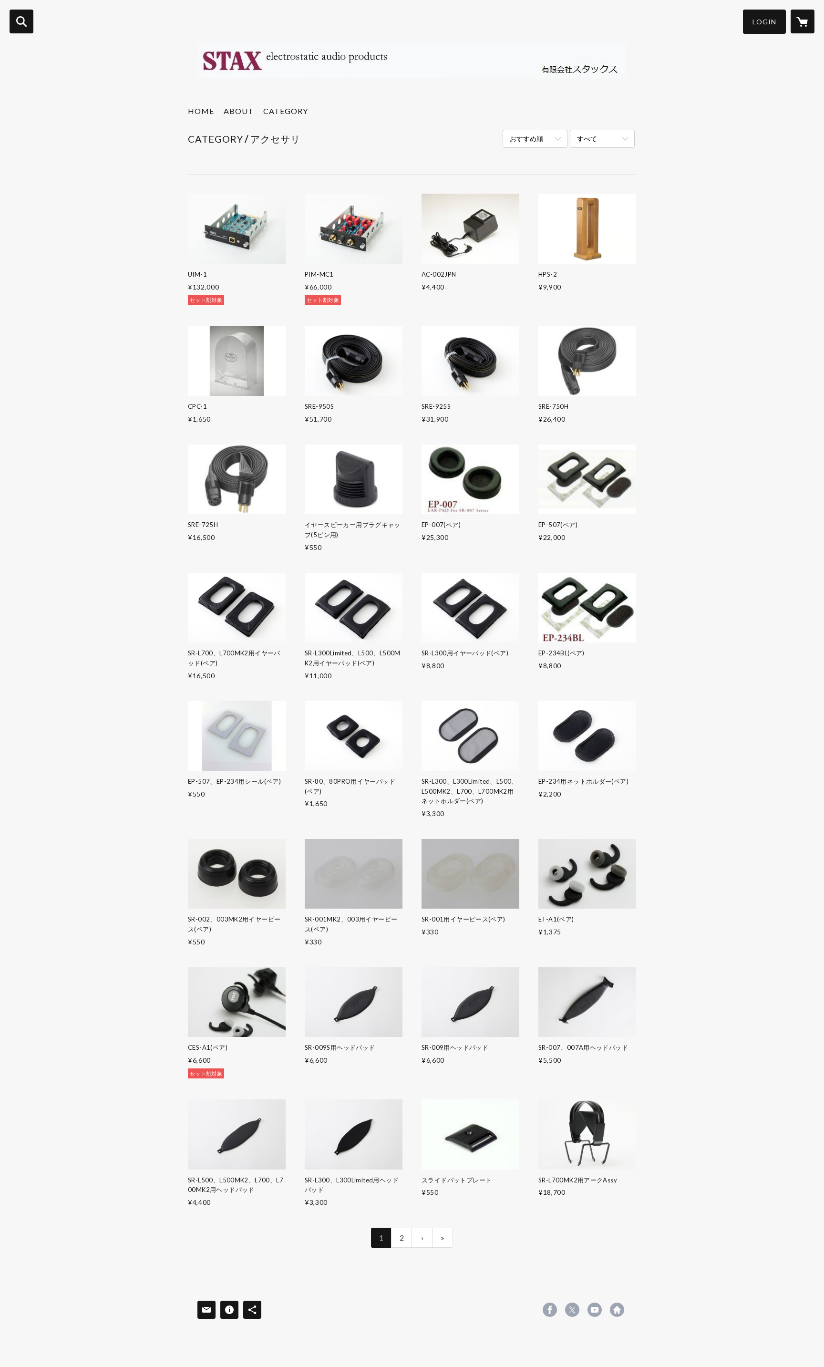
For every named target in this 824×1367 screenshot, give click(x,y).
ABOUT (239, 110)
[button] (764, 22)
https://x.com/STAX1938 (572, 1310)
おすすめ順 (526, 139)
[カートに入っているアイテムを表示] (802, 21)
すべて (587, 139)
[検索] (21, 21)
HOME (201, 110)
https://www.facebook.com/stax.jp (550, 1310)
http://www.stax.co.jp (617, 1310)
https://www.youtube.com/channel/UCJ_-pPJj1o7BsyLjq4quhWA (594, 1310)
